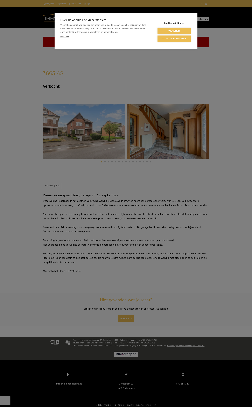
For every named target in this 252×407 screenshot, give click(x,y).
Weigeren (174, 31)
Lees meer (64, 36)
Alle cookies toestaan (174, 39)
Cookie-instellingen (174, 23)
